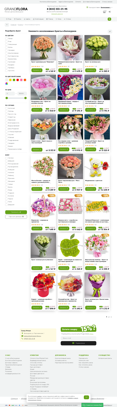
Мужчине (11, 178)
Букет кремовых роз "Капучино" (42, 62)
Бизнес (10, 146)
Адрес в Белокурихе (66, 2)
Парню (10, 199)
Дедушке (11, 204)
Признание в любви (15, 149)
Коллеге (11, 196)
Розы (9, 19)
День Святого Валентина (95, 398)
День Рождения (13, 129)
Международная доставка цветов (39, 379)
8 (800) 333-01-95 (57, 9)
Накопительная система (38, 371)
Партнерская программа (64, 363)
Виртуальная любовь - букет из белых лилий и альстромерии (96, 260)
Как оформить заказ (86, 363)
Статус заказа (107, 2)
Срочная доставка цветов (39, 391)
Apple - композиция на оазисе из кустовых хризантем (70, 260)
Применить (15, 212)
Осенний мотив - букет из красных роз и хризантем (67, 300)
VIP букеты (24, 398)
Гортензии (11, 62)
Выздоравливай (13, 126)
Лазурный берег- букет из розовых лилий (94, 142)
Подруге (11, 193)
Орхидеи (11, 50)
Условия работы (60, 360)
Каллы (10, 47)
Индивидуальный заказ (38, 360)
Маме (10, 190)
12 (68, 145)
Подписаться (80, 343)
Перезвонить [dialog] (83, 358)
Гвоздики (11, 65)
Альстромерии (13, 53)
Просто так (12, 114)
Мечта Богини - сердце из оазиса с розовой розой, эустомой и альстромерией (41, 182)
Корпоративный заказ (62, 358)
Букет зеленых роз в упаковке (42, 260)
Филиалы (8, 369)
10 (41, 66)
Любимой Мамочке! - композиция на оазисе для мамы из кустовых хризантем (97, 221)
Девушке (11, 161)
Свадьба (11, 143)
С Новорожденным (14, 131)
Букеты (18, 19)
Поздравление (13, 140)
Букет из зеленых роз (92, 62)
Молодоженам (13, 164)
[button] (92, 405)
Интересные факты (105, 358)
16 (95, 264)
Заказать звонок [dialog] (57, 14)
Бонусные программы (38, 382)
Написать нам (84, 360)
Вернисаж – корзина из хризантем (39, 221)
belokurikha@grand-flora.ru (32, 336)
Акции (32, 369)
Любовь (11, 111)
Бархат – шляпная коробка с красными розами (41, 300)
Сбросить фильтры (15, 216)
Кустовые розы (13, 56)
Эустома (11, 70)
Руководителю (13, 167)
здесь (91, 334)
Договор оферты (11, 363)
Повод (50, 19)
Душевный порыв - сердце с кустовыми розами (68, 102)
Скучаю (11, 134)
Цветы (28, 19)
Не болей (11, 108)
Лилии (10, 38)
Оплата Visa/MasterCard (39, 358)
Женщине (11, 181)
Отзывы (7, 367)
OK (86, 397)
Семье (10, 184)
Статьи (68, 19)
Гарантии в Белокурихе (13, 365)
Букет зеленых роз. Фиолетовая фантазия (96, 300)
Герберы (11, 68)
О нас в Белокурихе (12, 358)
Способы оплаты (36, 363)
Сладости (14, 398)
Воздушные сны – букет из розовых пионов (40, 102)
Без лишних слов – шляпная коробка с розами (68, 142)
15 (68, 185)
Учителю (11, 172)
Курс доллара (35, 367)
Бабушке (11, 169)
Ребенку (11, 175)
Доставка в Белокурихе (91, 2)
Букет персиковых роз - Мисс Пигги (69, 181)
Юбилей (11, 137)
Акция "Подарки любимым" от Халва (39, 388)
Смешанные (12, 44)
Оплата (78, 2)
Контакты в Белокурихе (48, 2)
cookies (39, 396)
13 (95, 66)
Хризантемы (12, 59)
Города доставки (36, 365)
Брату (10, 187)
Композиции (39, 19)
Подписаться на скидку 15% (39, 384)
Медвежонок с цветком (93, 180)
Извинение (11, 120)
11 (41, 224)
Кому (59, 19)
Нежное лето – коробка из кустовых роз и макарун (67, 221)
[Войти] (109, 12)
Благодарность (13, 123)
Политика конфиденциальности (12, 372)
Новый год (11, 117)
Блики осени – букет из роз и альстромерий (41, 142)
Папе (10, 202)
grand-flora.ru (107, 405)
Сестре (11, 158)
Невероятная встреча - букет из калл (70, 62)
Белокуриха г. (106, 7)
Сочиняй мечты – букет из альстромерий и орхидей (94, 102)
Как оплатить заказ (85, 365)
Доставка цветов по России (37, 375)
